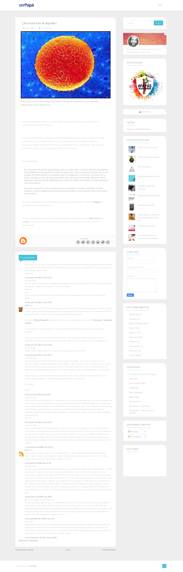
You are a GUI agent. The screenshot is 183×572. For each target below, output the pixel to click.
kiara (27, 450)
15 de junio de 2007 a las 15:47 (38, 422)
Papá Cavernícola (136, 392)
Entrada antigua (109, 550)
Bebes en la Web (136, 337)
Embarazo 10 (134, 319)
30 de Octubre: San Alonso (148, 157)
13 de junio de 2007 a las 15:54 (38, 302)
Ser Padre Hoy (135, 402)
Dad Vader (133, 379)
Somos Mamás (135, 355)
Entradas (134, 431)
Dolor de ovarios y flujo (147, 147)
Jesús (27, 305)
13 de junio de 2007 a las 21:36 (38, 345)
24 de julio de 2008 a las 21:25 (38, 463)
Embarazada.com (136, 346)
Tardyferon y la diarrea (147, 226)
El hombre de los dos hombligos (143, 374)
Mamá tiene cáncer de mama (149, 176)
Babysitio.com (135, 333)
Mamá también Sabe (137, 383)
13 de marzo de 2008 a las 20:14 (39, 447)
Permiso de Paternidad (138, 324)
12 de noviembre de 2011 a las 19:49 (40, 537)
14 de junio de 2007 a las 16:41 (38, 355)
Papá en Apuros (135, 314)
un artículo (26, 222)
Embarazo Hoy (135, 351)
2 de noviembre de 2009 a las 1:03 (39, 518)
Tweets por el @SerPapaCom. (138, 129)
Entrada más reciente (24, 550)
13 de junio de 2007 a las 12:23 (38, 277)
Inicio (160, 5)
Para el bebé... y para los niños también (141, 412)
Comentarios (135, 436)
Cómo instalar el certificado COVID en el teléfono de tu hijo (148, 218)
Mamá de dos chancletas (139, 406)
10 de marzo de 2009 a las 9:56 (38, 497)
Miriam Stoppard (41, 320)
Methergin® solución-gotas (149, 195)
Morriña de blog (144, 167)
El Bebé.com (134, 342)
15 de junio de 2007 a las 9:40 (38, 394)
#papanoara (134, 388)
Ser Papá (33, 566)
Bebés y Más (134, 328)
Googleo (96, 202)
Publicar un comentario (28, 540)
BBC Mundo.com (96, 218)
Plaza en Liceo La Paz (146, 205)
